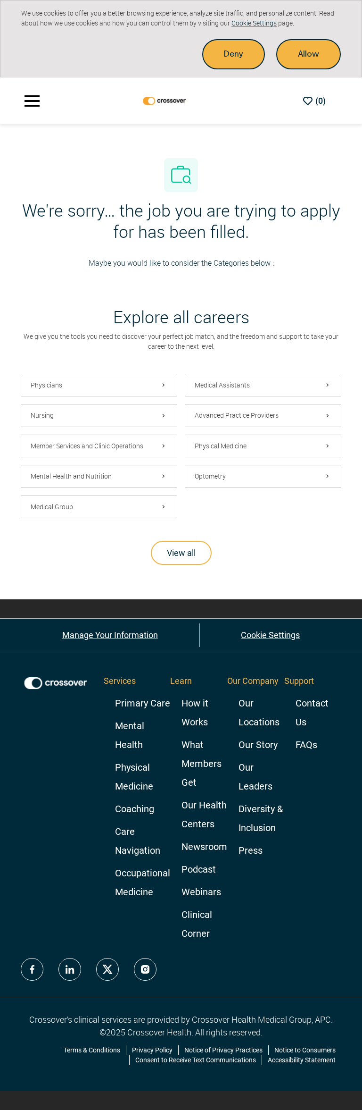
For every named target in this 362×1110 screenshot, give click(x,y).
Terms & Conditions (92, 1050)
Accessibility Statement (302, 1060)
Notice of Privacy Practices (223, 1050)
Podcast (198, 869)
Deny (233, 54)
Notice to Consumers (305, 1050)
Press (251, 850)
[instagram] (145, 969)
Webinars (201, 892)
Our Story (258, 744)
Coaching (134, 809)
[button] (181, 553)
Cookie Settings (254, 22)
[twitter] (107, 969)
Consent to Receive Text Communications (195, 1060)
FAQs (306, 744)
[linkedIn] (69, 969)
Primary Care (142, 703)
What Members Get (201, 763)
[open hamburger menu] (32, 101)
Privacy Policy (152, 1050)
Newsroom (204, 846)
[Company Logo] (165, 100)
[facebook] (32, 969)
